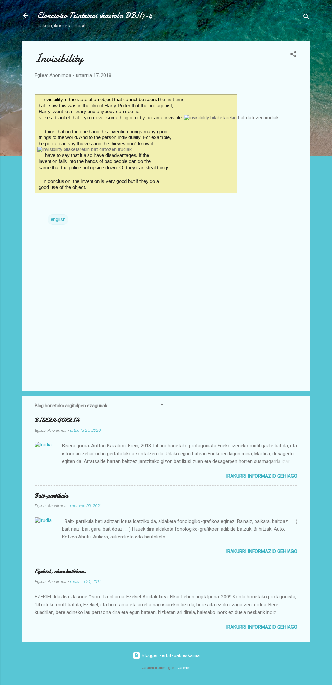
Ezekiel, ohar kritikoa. (60, 571)
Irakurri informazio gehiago (261, 476)
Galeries (184, 668)
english (58, 219)
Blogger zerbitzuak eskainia (170, 655)
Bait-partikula (51, 496)
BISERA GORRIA (57, 420)
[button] (293, 55)
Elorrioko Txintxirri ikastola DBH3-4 (94, 15)
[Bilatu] (306, 18)
